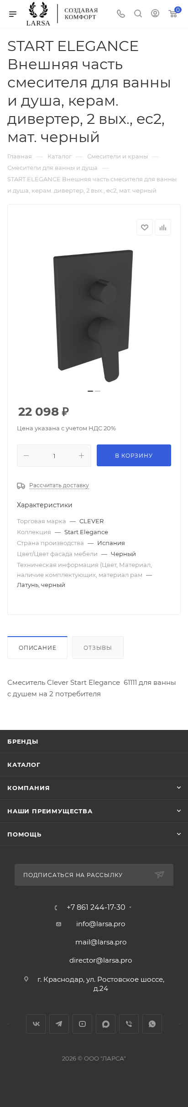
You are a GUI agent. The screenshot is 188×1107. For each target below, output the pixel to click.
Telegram (59, 1024)
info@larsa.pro (100, 923)
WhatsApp (152, 1024)
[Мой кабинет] (155, 14)
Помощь (24, 834)
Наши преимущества (50, 811)
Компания (28, 787)
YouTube (82, 1024)
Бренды (22, 741)
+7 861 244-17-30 (96, 907)
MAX (105, 1024)
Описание (37, 647)
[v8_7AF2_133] (94, 315)
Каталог (24, 764)
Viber (129, 1024)
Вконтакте (36, 1024)
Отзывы (98, 647)
